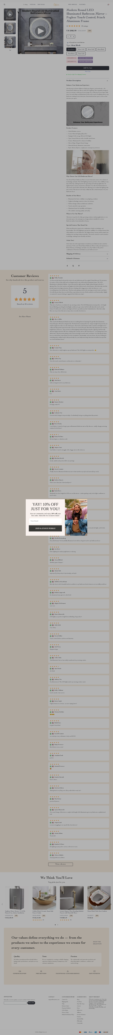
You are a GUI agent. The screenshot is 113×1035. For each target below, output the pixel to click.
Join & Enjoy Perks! (45, 528)
